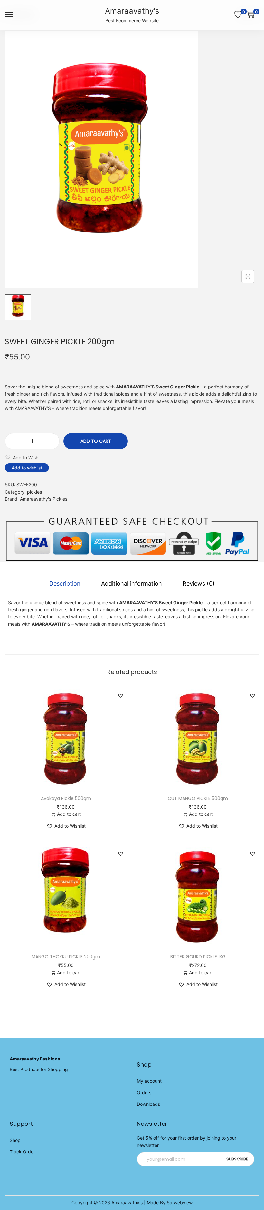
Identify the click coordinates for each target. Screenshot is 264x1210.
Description (64, 583)
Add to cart (95, 441)
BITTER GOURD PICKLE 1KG (198, 956)
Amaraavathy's (132, 10)
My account (149, 1081)
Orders (144, 1092)
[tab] (64, 583)
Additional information (131, 583)
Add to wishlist (27, 467)
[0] (238, 14)
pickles (34, 492)
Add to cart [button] (69, 814)
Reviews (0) (199, 583)
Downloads (148, 1104)
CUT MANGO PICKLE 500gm (198, 798)
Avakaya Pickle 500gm (66, 798)
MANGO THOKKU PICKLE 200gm (66, 956)
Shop (15, 1140)
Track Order (22, 1151)
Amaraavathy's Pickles (43, 499)
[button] (24, 457)
